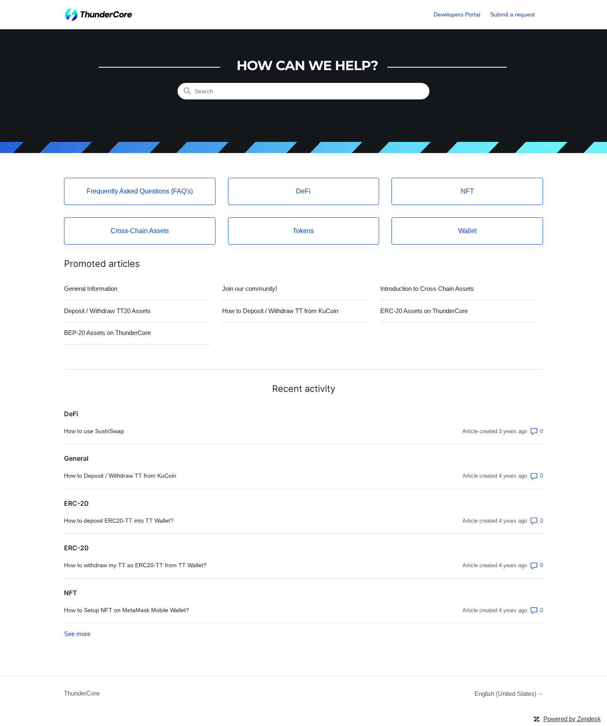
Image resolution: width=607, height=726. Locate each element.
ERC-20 (76, 503)
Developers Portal (457, 14)
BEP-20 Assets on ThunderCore (107, 332)
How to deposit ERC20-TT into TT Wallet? (118, 520)
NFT (70, 593)
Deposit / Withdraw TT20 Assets (107, 310)
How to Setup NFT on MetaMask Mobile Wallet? (126, 610)
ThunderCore (82, 693)
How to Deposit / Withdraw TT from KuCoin (280, 310)
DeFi (71, 414)
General (76, 458)
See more (77, 633)
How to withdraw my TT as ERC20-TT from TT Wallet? (135, 565)
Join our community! (249, 288)
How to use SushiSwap (94, 431)
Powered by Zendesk (572, 718)
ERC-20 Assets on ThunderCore (424, 310)
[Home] (99, 14)
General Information (90, 288)
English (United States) (506, 693)
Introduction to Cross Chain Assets (427, 288)
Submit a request (512, 14)
